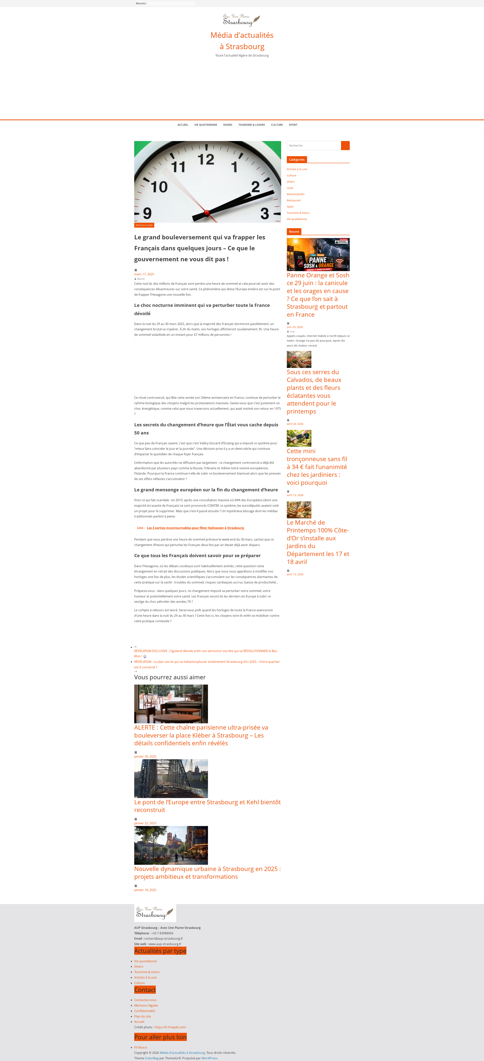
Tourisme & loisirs (251, 124)
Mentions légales (146, 1005)
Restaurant (294, 200)
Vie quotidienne (205, 124)
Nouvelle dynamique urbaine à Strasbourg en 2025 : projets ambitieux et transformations (207, 873)
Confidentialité (144, 1011)
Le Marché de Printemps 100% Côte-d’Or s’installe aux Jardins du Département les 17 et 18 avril (318, 542)
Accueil (183, 124)
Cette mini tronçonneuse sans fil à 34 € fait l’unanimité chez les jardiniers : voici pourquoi (317, 466)
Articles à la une (144, 225)
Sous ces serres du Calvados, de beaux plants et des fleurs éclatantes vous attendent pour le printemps (314, 391)
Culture (277, 124)
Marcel (141, 278)
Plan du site (142, 1016)
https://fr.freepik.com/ (170, 1027)
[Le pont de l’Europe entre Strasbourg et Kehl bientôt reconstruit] (171, 762)
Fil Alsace (140, 1047)
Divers (227, 124)
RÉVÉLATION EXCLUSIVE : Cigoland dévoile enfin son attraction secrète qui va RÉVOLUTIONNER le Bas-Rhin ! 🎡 (206, 653)
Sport (293, 124)
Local (290, 188)
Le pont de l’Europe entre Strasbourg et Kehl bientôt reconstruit (207, 806)
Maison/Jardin (296, 194)
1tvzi (292, 331)
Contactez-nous (145, 1000)
